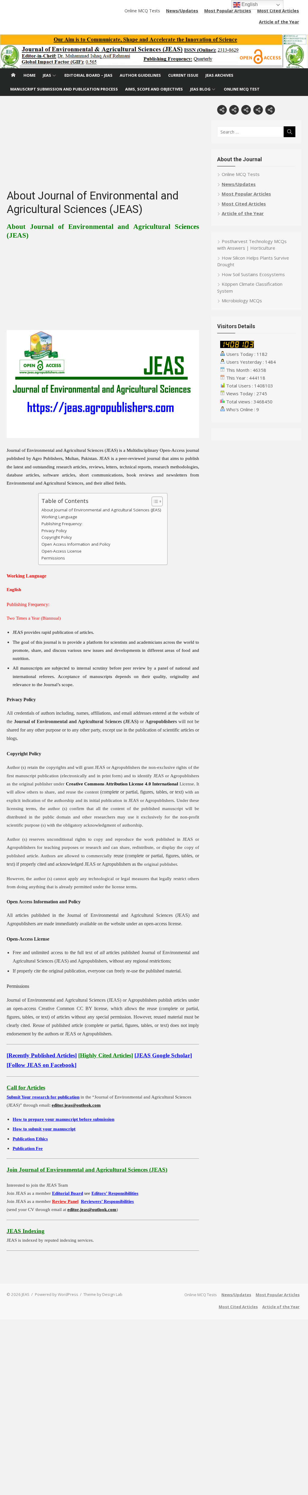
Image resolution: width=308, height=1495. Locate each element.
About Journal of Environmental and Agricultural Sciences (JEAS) (101, 510)
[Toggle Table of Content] (154, 501)
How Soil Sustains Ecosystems (253, 274)
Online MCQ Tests (142, 11)
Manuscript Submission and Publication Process (64, 89)
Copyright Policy (57, 537)
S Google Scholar (163, 1055)
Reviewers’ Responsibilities (107, 1201)
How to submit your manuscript (44, 1129)
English (249, 4)
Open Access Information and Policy (76, 544)
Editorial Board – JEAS (88, 75)
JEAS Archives (219, 75)
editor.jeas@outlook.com (76, 1105)
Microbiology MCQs (242, 300)
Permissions (53, 558)
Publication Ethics (30, 1138)
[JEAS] (154, 51)
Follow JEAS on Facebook (41, 1065)
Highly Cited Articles (105, 1055)
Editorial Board (67, 1193)
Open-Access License (62, 551)
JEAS (47, 75)
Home (29, 75)
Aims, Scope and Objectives (154, 89)
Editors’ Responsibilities (114, 1193)
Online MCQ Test (242, 89)
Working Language (59, 516)
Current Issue (183, 75)
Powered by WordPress (56, 1294)
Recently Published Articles (41, 1055)
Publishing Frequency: (62, 523)
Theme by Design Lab (102, 1294)
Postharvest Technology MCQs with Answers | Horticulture (252, 244)
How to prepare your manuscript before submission (63, 1119)
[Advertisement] (103, 147)
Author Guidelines (140, 75)
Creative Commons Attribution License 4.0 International (122, 783)
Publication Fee (28, 1148)
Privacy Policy (54, 530)
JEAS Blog (200, 89)
